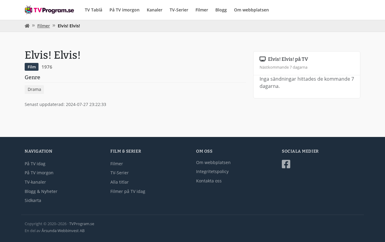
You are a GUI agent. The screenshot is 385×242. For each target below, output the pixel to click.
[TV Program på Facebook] (321, 164)
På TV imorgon (124, 10)
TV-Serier (179, 10)
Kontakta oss (209, 181)
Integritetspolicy (212, 171)
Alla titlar (119, 182)
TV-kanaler (35, 182)
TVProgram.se (81, 223)
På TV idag (35, 163)
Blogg (221, 10)
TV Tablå (93, 10)
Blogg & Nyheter (41, 191)
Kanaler (154, 10)
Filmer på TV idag (127, 191)
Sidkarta (33, 200)
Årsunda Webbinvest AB (63, 230)
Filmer (202, 10)
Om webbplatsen (251, 10)
